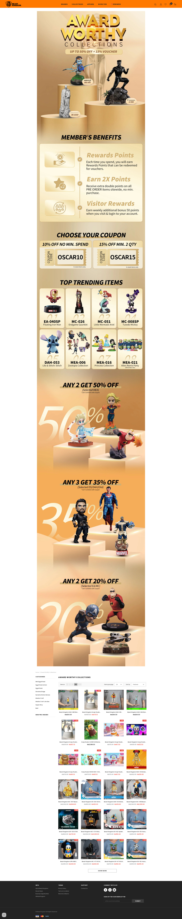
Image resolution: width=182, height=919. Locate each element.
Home (37, 672)
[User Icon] (161, 4)
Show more (102, 871)
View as (62, 684)
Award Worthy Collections (48, 672)
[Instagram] (110, 890)
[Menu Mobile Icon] (175, 4)
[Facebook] (105, 890)
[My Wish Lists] (165, 4)
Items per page (108, 684)
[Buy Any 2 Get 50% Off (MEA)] (91, 424)
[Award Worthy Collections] (91, 119)
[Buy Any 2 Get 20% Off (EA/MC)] (91, 619)
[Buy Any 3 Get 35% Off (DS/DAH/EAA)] (91, 523)
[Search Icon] (155, 4)
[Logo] (17, 4)
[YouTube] (114, 890)
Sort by (128, 684)
